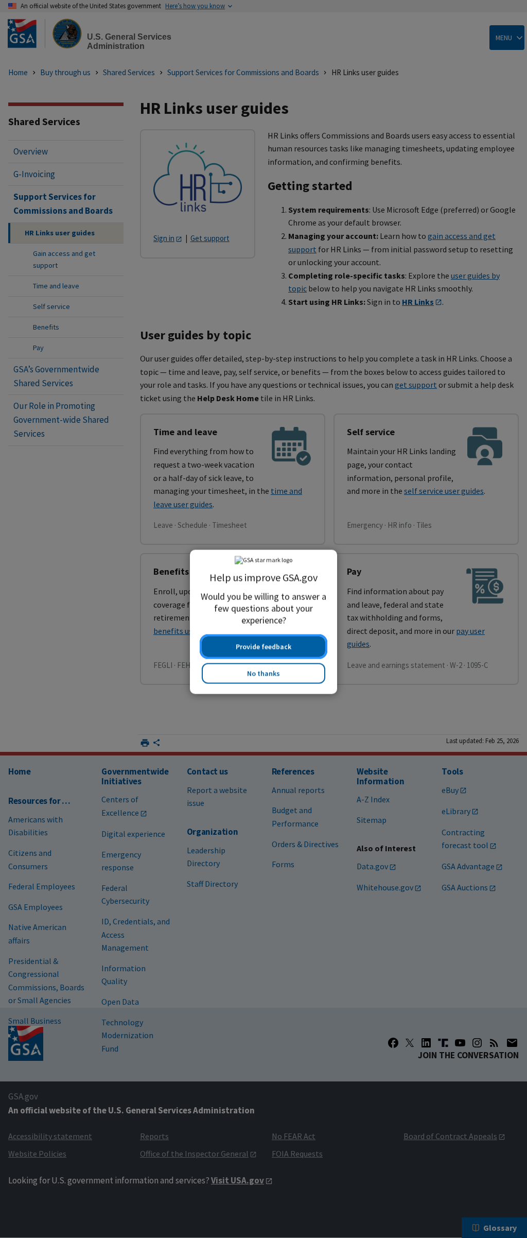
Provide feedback (263, 643)
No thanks (263, 670)
